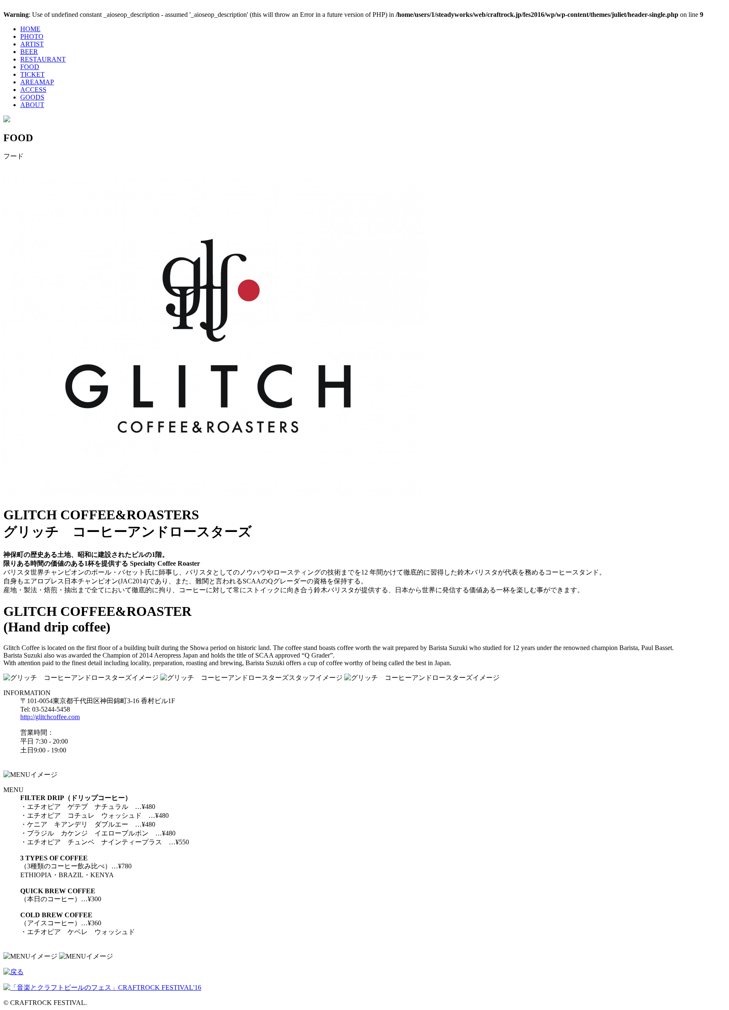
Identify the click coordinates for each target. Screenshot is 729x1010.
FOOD (29, 66)
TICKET (32, 74)
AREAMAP (37, 82)
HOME (30, 28)
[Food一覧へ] (13, 971)
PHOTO (31, 36)
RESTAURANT (43, 59)
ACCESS (33, 89)
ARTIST (32, 44)
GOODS (32, 97)
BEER (29, 51)
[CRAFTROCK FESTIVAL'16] (6, 120)
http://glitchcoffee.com (50, 716)
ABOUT (32, 104)
